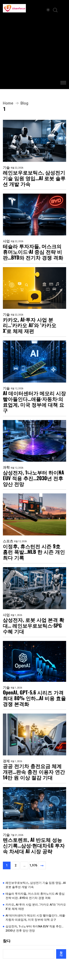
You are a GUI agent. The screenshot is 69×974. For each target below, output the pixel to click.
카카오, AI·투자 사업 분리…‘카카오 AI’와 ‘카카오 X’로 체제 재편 (29, 325)
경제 (6, 761)
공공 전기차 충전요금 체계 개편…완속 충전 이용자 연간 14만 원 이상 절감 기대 (34, 771)
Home (8, 103)
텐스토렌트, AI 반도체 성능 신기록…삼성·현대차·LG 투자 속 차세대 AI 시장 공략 (34, 845)
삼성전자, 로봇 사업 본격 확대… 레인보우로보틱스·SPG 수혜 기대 (33, 625)
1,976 (33, 865)
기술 (6, 167)
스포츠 (8, 541)
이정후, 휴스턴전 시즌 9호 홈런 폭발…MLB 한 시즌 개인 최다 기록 (34, 551)
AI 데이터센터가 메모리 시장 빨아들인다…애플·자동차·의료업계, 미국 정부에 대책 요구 (34, 401)
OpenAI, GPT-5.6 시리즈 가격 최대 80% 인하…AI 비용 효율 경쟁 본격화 (34, 698)
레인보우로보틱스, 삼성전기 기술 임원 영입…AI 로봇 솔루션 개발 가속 (34, 178)
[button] (63, 83)
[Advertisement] (34, 49)
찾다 (7, 941)
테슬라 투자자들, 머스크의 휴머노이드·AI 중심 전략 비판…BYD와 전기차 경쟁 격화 (33, 251)
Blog (24, 103)
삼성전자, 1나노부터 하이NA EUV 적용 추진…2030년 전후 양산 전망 (33, 478)
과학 (6, 467)
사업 (6, 241)
